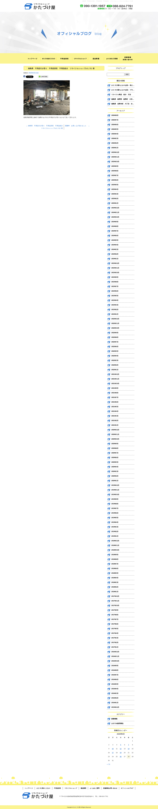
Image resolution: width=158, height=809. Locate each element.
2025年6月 (114, 180)
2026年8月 (114, 115)
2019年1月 (114, 536)
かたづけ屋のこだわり (47, 58)
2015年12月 (115, 707)
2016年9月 (114, 665)
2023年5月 (114, 296)
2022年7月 (114, 342)
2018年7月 (114, 564)
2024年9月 (114, 222)
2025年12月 (115, 152)
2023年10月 (115, 272)
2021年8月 (114, 393)
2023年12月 (115, 263)
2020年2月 (114, 476)
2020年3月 (114, 471)
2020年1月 (114, 480)
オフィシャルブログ (127, 788)
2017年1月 (114, 647)
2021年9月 (114, 388)
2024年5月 (114, 240)
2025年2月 (114, 198)
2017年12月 (115, 596)
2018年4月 (114, 578)
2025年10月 (115, 161)
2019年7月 (114, 508)
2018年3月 (114, 582)
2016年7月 (114, 675)
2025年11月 (115, 157)
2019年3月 (114, 527)
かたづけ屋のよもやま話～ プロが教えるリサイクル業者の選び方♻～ (123, 90)
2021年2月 (114, 420)
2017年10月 (115, 605)
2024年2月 (114, 254)
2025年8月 (114, 171)
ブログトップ (120, 68)
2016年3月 (114, 693)
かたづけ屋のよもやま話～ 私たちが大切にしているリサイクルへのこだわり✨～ (123, 85)
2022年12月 (115, 319)
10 (113, 749)
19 (120, 753)
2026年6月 (114, 124)
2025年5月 (114, 185)
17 (113, 753)
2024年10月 (115, 217)
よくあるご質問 (111, 58)
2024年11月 (115, 212)
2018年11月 (115, 545)
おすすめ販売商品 (117, 723)
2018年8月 (114, 559)
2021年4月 (114, 411)
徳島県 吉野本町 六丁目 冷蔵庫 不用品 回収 (123, 104)
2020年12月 (115, 430)
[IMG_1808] (46, 114)
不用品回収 (63, 58)
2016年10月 (115, 661)
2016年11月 (115, 656)
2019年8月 (114, 504)
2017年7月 (114, 619)
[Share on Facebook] (24, 76)
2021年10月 (115, 383)
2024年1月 (114, 259)
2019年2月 (114, 531)
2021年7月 (114, 397)
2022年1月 (114, 370)
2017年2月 (114, 642)
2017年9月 (114, 610)
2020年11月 (115, 434)
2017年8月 (114, 615)
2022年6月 (114, 346)
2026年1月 (114, 148)
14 (128, 749)
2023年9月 (114, 277)
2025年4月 (114, 189)
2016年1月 (114, 702)
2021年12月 (115, 374)
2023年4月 (114, 300)
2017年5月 (114, 628)
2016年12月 (115, 652)
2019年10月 (115, 494)
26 (120, 756)
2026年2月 (114, 143)
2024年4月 (114, 245)
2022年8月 (114, 337)
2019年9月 (114, 499)
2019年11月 (115, 490)
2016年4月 (114, 689)
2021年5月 (114, 407)
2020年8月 (114, 448)
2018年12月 (115, 541)
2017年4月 (114, 633)
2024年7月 (114, 231)
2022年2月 (114, 365)
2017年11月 (115, 601)
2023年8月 (114, 282)
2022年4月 (114, 356)
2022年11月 (115, 323)
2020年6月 (114, 457)
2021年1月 (114, 425)
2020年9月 (114, 443)
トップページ (31, 58)
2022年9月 (114, 333)
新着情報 (114, 719)
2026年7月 (114, 120)
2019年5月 (114, 517)
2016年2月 (114, 698)
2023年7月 (114, 286)
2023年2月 (114, 309)
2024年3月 (114, 249)
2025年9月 (114, 166)
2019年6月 (114, 513)
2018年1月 (114, 591)
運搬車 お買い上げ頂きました (77, 126)
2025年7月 (114, 175)
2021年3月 (114, 416)
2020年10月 (115, 439)
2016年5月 (114, 684)
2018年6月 (114, 568)
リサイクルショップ (79, 58)
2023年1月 (114, 314)
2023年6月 (114, 291)
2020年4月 (114, 467)
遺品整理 (95, 58)
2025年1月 (114, 203)
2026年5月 (114, 129)
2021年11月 (115, 379)
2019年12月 (115, 485)
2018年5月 (114, 573)
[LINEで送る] (43, 76)
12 (120, 749)
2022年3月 (114, 360)
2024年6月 (114, 235)
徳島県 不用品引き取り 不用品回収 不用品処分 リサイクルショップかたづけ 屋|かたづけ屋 (107, 1)
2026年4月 (114, 134)
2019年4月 (114, 522)
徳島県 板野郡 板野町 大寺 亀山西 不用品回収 (123, 99)
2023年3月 (114, 305)
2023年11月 (115, 268)
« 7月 (108, 764)
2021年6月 (114, 402)
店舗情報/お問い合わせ (126, 58)
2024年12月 (115, 208)
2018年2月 (114, 587)
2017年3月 (114, 638)
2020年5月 (114, 462)
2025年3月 (114, 194)
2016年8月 (114, 670)
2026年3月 (114, 138)
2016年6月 (114, 679)
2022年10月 (115, 328)
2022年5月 (114, 351)
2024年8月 (114, 226)
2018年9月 (114, 554)
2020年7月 (114, 453)
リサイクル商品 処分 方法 (121, 94)
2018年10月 (115, 550)
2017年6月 (114, 624)
